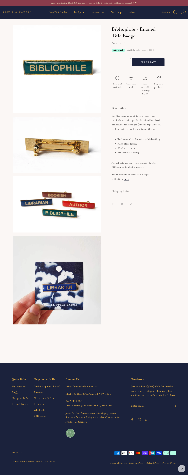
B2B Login (40, 415)
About (132, 12)
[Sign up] (174, 405)
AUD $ (15, 452)
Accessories (98, 12)
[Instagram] (139, 419)
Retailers (39, 404)
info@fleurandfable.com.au (81, 386)
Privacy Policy (169, 463)
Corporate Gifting (44, 398)
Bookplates (79, 12)
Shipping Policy (136, 463)
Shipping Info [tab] (120, 191)
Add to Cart (148, 62)
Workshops (116, 12)
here (126, 179)
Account (165, 12)
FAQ (14, 392)
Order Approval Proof (47, 386)
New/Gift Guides (58, 12)
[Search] (175, 12)
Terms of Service (118, 463)
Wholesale (39, 410)
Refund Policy (20, 404)
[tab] (138, 150)
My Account (19, 386)
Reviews (38, 392)
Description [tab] (119, 108)
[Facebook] (132, 419)
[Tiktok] (146, 419)
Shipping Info (20, 398)
